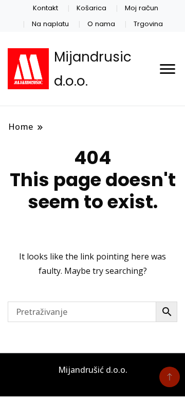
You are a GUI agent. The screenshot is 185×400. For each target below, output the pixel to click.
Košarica (91, 8)
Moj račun (141, 8)
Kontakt (45, 8)
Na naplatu (50, 24)
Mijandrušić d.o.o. (92, 369)
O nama (101, 24)
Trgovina (148, 24)
